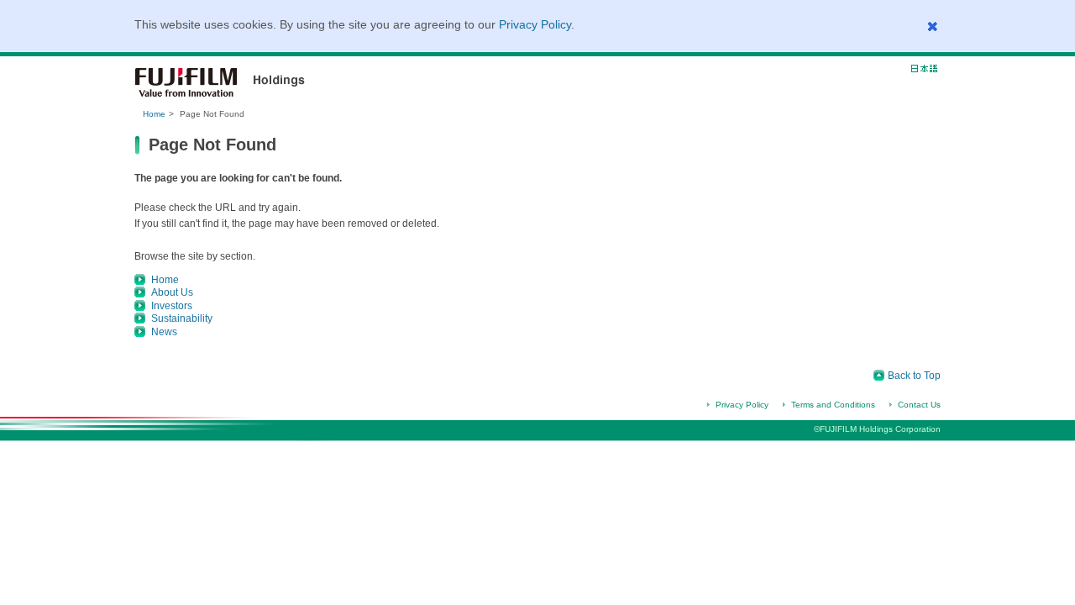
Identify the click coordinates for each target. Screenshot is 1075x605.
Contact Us (919, 404)
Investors (171, 306)
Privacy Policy (535, 24)
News (164, 332)
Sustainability (181, 318)
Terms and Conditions (833, 404)
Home (154, 113)
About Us (172, 292)
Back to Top (914, 375)
